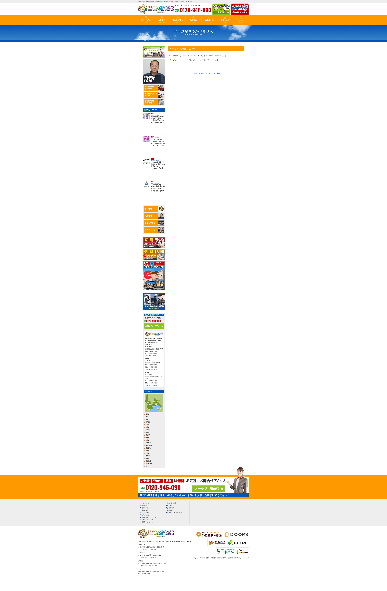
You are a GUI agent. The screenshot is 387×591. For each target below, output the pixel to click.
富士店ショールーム (147, 519)
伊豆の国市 (149, 445)
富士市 (148, 437)
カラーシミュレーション (174, 512)
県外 (147, 466)
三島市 (148, 427)
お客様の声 (209, 21)
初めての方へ (146, 21)
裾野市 (148, 440)
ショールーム (241, 21)
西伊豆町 (148, 461)
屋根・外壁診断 (171, 503)
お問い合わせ (145, 515)
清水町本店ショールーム (148, 517)
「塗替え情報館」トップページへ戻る (206, 73)
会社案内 (161, 21)
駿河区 (148, 422)
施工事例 (193, 21)
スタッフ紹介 (150, 223)
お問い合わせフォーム (154, 326)
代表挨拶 (148, 216)
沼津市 (148, 430)
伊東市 (148, 450)
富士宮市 (148, 448)
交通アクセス (150, 230)
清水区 (148, 416)
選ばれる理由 (178, 21)
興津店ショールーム (147, 522)
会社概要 (148, 209)
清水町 (148, 435)
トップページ (145, 503)
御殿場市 (148, 443)
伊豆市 (148, 453)
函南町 (148, 458)
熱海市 (148, 456)
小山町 (148, 424)
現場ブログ (225, 21)
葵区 (147, 419)
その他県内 (149, 463)
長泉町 (148, 432)
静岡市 (148, 414)
